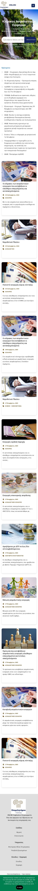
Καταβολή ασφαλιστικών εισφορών (17, 709)
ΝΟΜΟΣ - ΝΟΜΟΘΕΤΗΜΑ (13, 406)
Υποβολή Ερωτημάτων (19, 850)
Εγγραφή (19, 865)
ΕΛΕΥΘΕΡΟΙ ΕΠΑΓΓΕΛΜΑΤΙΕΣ (14, 556)
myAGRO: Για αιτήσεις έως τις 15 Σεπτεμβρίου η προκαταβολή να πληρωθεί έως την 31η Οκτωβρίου (19, 89)
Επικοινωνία (19, 836)
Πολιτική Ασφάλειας (13, 874)
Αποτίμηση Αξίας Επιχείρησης (19, 847)
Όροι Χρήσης (26, 874)
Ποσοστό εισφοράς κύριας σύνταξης (18, 285)
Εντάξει (19, 887)
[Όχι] (35, 884)
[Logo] (19, 807)
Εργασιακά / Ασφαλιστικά (21, 29)
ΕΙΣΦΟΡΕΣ (8, 198)
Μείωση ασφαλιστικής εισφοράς (16, 600)
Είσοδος (19, 861)
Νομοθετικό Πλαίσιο (11, 242)
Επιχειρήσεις (19, 46)
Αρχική (7, 29)
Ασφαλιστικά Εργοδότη (9, 31)
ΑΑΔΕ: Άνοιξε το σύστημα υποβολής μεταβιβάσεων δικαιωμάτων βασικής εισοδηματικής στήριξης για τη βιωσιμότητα (20, 117)
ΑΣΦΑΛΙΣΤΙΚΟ (9, 249)
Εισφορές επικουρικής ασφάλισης (17, 495)
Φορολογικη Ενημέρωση (26, 44)
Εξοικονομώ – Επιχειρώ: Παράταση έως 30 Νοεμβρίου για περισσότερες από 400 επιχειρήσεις (19, 109)
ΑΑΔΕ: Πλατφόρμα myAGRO (14, 154)
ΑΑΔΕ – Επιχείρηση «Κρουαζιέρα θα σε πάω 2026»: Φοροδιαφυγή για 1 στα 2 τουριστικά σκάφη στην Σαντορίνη (19, 74)
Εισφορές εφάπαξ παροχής (14, 442)
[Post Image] (19, 171)
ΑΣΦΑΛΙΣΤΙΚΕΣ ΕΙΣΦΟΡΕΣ (13, 502)
